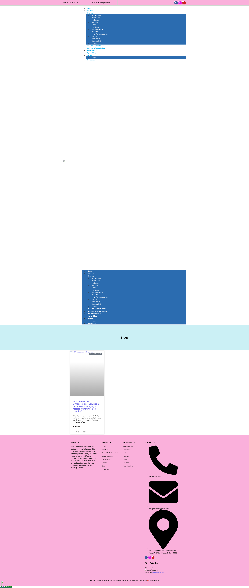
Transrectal (96, 39)
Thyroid (94, 43)
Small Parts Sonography (100, 34)
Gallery (89, 55)
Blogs (94, 58)
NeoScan (95, 22)
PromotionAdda (154, 580)
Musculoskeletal (97, 29)
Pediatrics (95, 20)
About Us (90, 11)
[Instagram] (180, 2)
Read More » (77, 427)
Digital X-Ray (91, 53)
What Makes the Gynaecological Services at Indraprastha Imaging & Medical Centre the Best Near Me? (86, 406)
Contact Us (91, 60)
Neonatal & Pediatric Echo (96, 48)
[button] (134, 165)
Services (90, 13)
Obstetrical (96, 18)
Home (89, 8)
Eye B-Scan (96, 27)
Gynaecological (97, 15)
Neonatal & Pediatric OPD (96, 46)
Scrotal (94, 36)
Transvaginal (96, 41)
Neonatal (95, 32)
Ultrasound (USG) (93, 50)
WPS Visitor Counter (158, 572)
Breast (94, 25)
